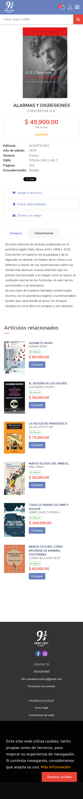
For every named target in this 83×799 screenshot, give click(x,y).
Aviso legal (41, 708)
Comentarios (43, 233)
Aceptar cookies (59, 777)
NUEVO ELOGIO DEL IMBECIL (49, 463)
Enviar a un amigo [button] (29, 215)
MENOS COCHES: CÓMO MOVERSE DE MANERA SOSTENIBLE (46, 550)
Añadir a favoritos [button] (29, 193)
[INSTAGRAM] (45, 653)
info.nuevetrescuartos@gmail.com (41, 679)
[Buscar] (78, 19)
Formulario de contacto (41, 686)
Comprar (37, 364)
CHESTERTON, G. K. (41, 111)
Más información (56, 767)
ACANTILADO (39, 146)
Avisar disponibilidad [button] (31, 204)
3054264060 (41, 672)
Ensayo (34, 156)
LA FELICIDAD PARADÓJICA (48, 424)
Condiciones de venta (41, 715)
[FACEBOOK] (38, 653)
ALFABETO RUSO (41, 343)
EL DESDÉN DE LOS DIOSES (48, 383)
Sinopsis (15, 233)
